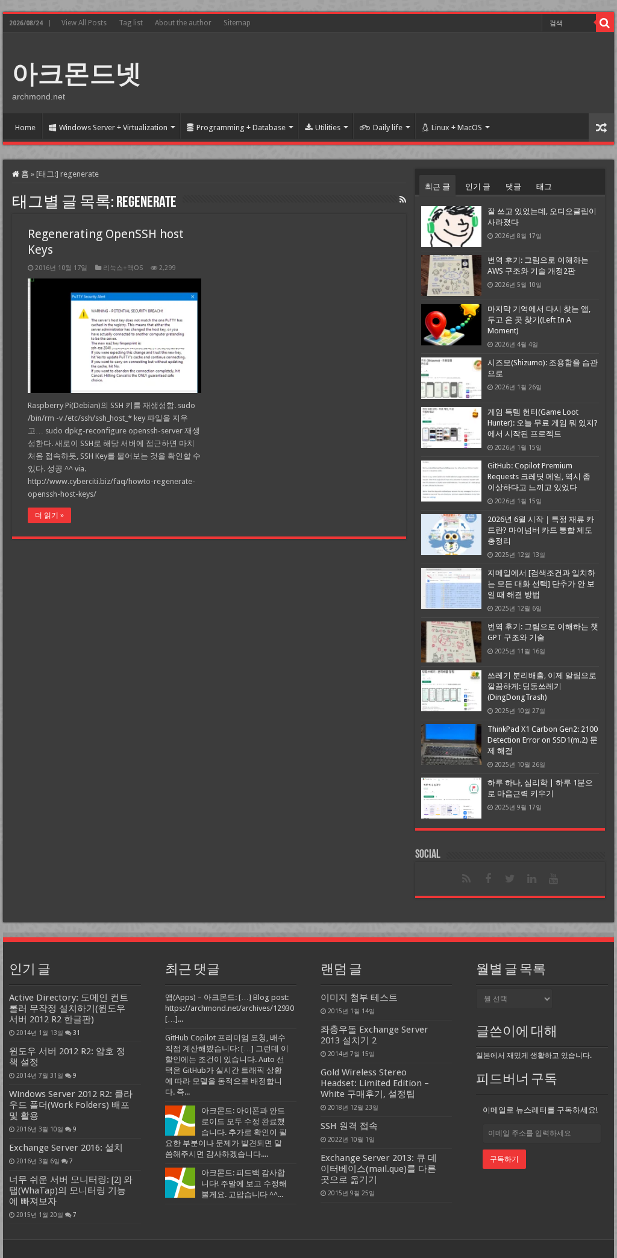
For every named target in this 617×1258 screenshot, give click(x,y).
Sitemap (237, 23)
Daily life (387, 127)
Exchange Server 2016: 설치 (66, 1147)
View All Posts (84, 23)
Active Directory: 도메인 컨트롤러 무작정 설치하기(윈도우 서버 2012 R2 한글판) (68, 1008)
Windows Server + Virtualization (113, 127)
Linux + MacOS (456, 127)
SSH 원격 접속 (349, 1126)
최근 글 (437, 186)
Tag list (131, 23)
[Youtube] (553, 878)
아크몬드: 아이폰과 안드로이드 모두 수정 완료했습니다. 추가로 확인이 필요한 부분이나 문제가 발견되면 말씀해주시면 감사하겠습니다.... (226, 1132)
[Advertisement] (385, 72)
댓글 (513, 186)
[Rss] (466, 878)
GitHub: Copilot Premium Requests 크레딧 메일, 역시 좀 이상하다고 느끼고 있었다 (538, 476)
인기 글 (477, 186)
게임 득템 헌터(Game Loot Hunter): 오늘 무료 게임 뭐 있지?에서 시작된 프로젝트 (542, 422)
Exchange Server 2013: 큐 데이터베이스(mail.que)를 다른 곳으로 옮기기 (379, 1169)
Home (25, 127)
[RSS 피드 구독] (402, 199)
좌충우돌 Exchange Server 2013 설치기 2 (374, 1035)
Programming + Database (241, 127)
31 (76, 1032)
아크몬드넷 (77, 73)
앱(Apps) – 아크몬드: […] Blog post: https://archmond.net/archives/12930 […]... (229, 1008)
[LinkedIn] (531, 878)
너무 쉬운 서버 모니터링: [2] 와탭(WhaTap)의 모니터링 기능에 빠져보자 (71, 1190)
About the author (183, 23)
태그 (544, 186)
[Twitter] (509, 878)
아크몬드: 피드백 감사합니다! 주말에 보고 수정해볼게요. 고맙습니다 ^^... (244, 1183)
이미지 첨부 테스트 (359, 997)
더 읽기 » (49, 515)
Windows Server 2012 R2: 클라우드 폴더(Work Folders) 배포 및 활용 (71, 1105)
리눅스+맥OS (123, 268)
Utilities (327, 127)
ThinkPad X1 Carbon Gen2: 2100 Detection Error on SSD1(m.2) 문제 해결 (542, 740)
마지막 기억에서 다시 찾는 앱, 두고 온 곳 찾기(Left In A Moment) (538, 319)
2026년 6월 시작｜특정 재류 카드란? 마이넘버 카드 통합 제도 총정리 (540, 530)
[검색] (605, 23)
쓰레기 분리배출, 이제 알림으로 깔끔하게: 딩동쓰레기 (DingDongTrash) (542, 686)
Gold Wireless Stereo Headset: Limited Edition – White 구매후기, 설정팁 (375, 1083)
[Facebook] (488, 878)
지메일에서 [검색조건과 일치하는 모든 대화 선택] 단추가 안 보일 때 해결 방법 (541, 583)
